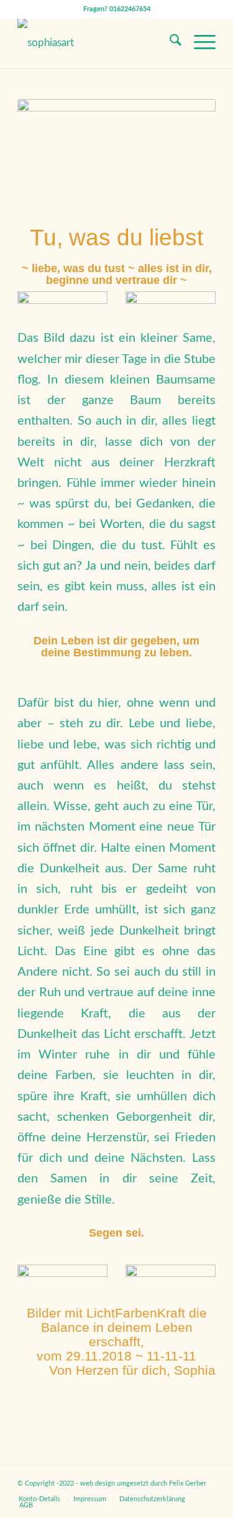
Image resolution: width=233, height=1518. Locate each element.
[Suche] (169, 43)
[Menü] (198, 43)
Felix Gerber (187, 1483)
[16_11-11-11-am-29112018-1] (116, 153)
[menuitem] (169, 43)
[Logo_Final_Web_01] (96, 43)
